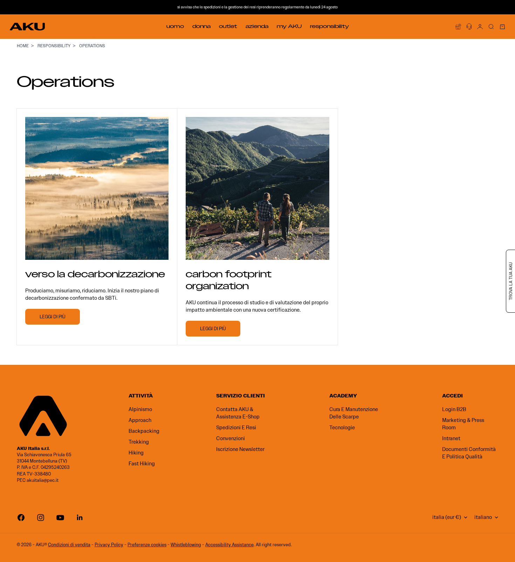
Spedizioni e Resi (236, 427)
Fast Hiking (142, 463)
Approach (140, 420)
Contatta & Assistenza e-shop (238, 413)
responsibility (53, 45)
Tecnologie (342, 427)
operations (92, 45)
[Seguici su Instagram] (40, 517)
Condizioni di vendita (69, 544)
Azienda (257, 26)
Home (23, 45)
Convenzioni (230, 438)
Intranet (451, 438)
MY (289, 26)
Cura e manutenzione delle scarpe (353, 413)
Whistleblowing (186, 544)
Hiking (136, 453)
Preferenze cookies (147, 544)
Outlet (228, 26)
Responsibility (329, 26)
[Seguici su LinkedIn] (80, 517)
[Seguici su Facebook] (21, 517)
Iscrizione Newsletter (240, 449)
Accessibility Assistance (229, 544)
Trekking (139, 442)
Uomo (175, 26)
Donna (201, 26)
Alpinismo (140, 409)
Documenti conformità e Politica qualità (469, 453)
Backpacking (144, 431)
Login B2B (454, 409)
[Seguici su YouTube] (60, 517)
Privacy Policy (109, 544)
